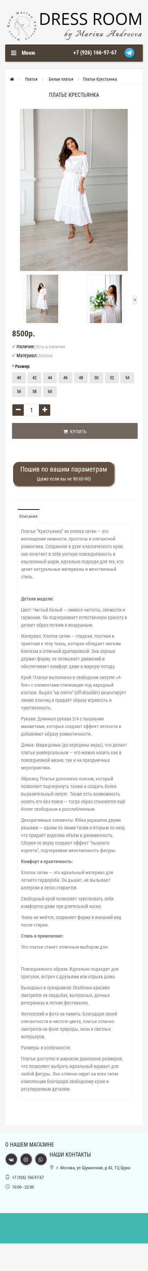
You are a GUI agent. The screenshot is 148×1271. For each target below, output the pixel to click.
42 (34, 377)
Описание (28, 516)
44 (50, 377)
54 (127, 377)
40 (19, 377)
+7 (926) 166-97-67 (95, 52)
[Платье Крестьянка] (74, 190)
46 (65, 377)
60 (50, 391)
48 (81, 377)
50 (96, 377)
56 (19, 391)
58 (34, 391)
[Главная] (11, 79)
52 (112, 377)
